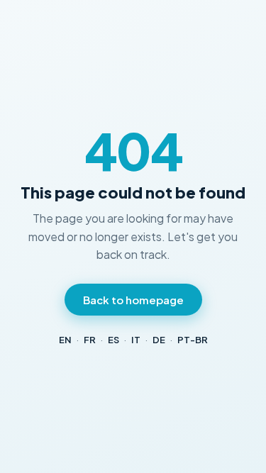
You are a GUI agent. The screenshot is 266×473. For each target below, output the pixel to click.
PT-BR (192, 339)
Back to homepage (133, 299)
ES (113, 339)
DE (159, 339)
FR (90, 339)
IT (135, 339)
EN (65, 339)
